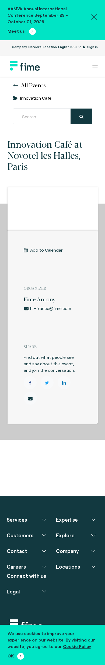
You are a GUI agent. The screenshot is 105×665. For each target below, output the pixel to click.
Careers (34, 47)
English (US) (68, 47)
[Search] (81, 116)
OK (11, 655)
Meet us (17, 30)
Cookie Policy (77, 646)
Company (19, 47)
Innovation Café (35, 97)
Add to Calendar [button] (46, 249)
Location (50, 47)
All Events (33, 85)
